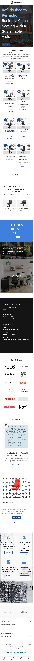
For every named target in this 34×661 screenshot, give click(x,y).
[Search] (30, 2)
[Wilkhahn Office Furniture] (8, 612)
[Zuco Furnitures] (9, 407)
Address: (5, 337)
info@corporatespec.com (10, 329)
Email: (4, 327)
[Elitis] (9, 383)
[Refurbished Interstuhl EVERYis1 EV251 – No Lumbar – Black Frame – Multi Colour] (9, 95)
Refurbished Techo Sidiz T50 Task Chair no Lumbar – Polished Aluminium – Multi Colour (23, 158)
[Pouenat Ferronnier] (9, 391)
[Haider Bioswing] (23, 375)
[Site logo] (16, 2)
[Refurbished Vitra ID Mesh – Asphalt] (23, 123)
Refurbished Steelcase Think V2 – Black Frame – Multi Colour (9, 156)
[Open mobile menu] (2, 2)
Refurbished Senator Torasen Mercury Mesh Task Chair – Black (10, 132)
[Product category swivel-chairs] (9, 206)
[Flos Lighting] (9, 367)
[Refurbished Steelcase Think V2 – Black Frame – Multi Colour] (9, 148)
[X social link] (16, 648)
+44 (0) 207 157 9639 (9, 334)
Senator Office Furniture (10, 134)
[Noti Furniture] (23, 407)
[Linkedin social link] (18, 648)
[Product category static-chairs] (23, 206)
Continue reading (16, 464)
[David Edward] (23, 399)
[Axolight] (9, 375)
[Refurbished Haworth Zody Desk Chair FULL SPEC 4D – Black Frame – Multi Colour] (23, 67)
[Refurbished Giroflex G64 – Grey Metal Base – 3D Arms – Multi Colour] (23, 95)
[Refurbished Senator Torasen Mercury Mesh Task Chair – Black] (9, 123)
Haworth (23, 80)
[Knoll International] (23, 383)
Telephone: (6, 332)
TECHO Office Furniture (23, 162)
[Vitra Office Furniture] (23, 612)
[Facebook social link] (14, 648)
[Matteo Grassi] (23, 391)
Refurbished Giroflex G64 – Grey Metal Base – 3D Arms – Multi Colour (23, 103)
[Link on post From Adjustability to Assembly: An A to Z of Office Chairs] (16, 436)
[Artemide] (9, 399)
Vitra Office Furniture (23, 133)
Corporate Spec (8, 325)
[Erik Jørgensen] (23, 367)
